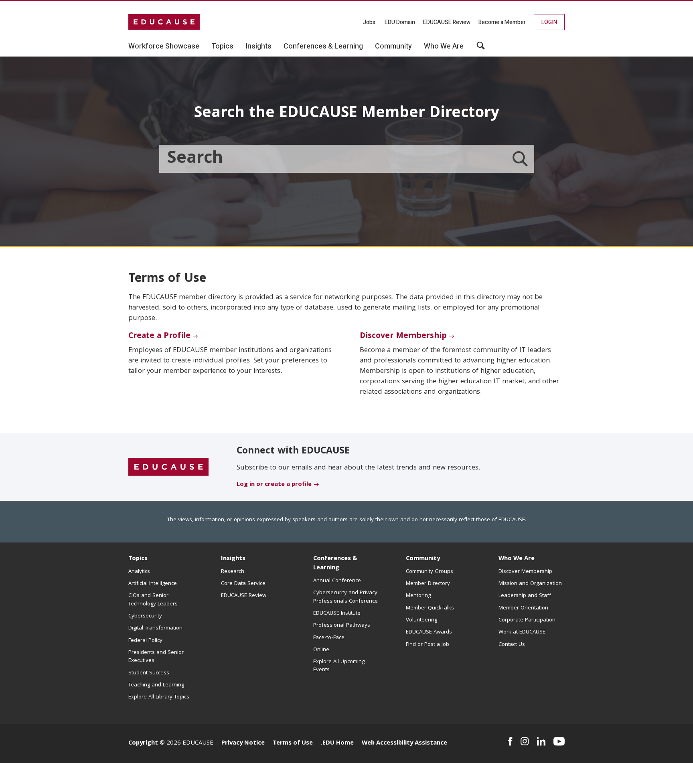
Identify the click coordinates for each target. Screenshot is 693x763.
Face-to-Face (328, 637)
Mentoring (418, 595)
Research (232, 571)
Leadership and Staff (524, 595)
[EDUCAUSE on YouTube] (559, 741)
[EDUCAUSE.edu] (164, 22)
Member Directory (428, 583)
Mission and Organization (530, 583)
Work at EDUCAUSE (521, 632)
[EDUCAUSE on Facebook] (510, 741)
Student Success (148, 673)
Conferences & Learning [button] (323, 46)
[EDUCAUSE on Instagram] (525, 741)
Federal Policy (145, 640)
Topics (138, 559)
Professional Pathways (341, 625)
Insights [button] (258, 46)
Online (321, 650)
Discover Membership (403, 336)
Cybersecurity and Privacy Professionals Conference (345, 597)
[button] (481, 48)
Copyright (143, 743)
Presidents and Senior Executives (156, 656)
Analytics (139, 571)
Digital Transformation (155, 628)
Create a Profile (159, 336)
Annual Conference (337, 581)
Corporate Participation (526, 620)
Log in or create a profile (274, 485)
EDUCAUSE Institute (337, 613)
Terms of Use (293, 743)
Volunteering (421, 620)
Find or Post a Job (427, 644)
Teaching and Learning (156, 685)
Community (423, 559)
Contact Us (511, 644)
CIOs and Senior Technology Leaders (153, 599)
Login (549, 22)
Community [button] (393, 46)
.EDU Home (337, 743)
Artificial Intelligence (152, 583)
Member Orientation (523, 608)
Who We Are (516, 559)
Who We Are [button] (444, 46)
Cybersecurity (145, 616)
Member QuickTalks (430, 608)
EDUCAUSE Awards (429, 632)
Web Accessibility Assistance (404, 743)
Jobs (369, 22)
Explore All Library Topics (158, 697)
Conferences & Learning (335, 563)
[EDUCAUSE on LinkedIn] (541, 741)
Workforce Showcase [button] (163, 46)
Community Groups (429, 571)
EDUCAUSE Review (446, 22)
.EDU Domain (399, 22)
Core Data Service (243, 583)
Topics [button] (222, 46)
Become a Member (502, 22)
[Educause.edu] (168, 467)
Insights (233, 559)
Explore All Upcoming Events (339, 666)
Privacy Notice (243, 743)
